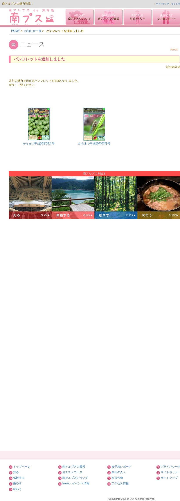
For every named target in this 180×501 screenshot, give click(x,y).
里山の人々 (119, 472)
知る (16, 472)
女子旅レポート (121, 466)
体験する (19, 477)
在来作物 (117, 477)
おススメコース (72, 472)
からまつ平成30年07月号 (94, 143)
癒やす (17, 483)
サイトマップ (162, 4)
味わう (17, 489)
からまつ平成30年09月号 (39, 143)
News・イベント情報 (75, 483)
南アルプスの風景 (73, 466)
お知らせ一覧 (32, 30)
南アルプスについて (75, 477)
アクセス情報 (120, 483)
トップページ (21, 466)
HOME (15, 30)
